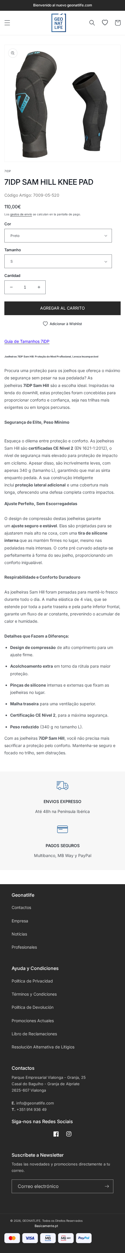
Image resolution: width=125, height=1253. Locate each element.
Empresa (20, 920)
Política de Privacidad (32, 980)
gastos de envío (21, 214)
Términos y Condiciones (34, 994)
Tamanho (12, 249)
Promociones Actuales (33, 1020)
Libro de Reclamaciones (34, 1033)
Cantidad (12, 275)
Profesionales (24, 947)
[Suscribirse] (106, 1186)
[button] (7, 22)
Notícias (19, 933)
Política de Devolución (32, 1007)
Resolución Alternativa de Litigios (43, 1046)
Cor (7, 223)
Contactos (21, 907)
